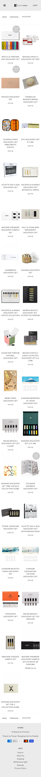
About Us (20, 756)
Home (4, 17)
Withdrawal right (20, 762)
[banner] (21, 5)
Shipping (20, 759)
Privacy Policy (20, 768)
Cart (35, 5)
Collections (14, 17)
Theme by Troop (9, 736)
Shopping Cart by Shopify (28, 736)
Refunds (20, 765)
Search (20, 753)
